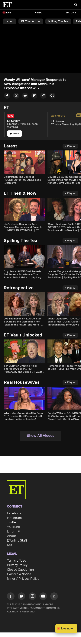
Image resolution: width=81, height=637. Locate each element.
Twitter (12, 522)
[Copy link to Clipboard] (43, 96)
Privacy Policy (17, 565)
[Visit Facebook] (11, 596)
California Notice (19, 574)
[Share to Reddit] (25, 96)
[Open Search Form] (75, 5)
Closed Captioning (20, 569)
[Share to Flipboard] (34, 96)
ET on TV (13, 531)
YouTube (13, 527)
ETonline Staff (17, 540)
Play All (71, 146)
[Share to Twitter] (16, 96)
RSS (10, 545)
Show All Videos (40, 435)
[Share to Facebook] (7, 96)
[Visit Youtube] (43, 596)
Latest (9, 21)
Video (38, 13)
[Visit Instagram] (32, 596)
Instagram (14, 518)
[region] (40, 50)
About (11, 536)
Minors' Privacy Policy (23, 579)
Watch (16, 134)
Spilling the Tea (58, 21)
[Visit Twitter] (21, 596)
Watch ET (72, 13)
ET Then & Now (30, 21)
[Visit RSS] (54, 596)
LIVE (8, 13)
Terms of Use (16, 560)
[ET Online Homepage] (8, 4)
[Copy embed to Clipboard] (52, 96)
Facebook (14, 513)
